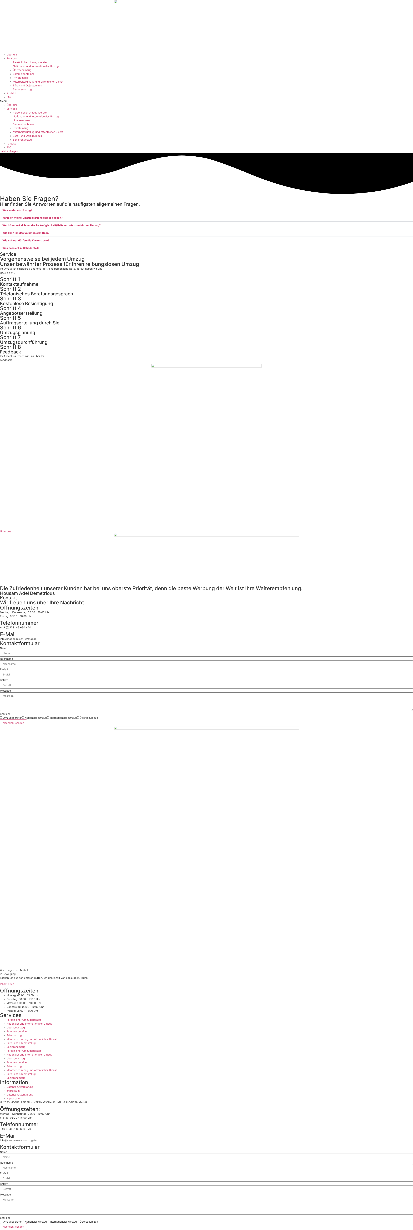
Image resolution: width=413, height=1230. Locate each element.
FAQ (8, 97)
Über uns (11, 54)
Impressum (13, 1090)
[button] (206, 101)
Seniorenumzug (22, 89)
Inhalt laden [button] (7, 984)
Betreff (4, 680)
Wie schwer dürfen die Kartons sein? (25, 240)
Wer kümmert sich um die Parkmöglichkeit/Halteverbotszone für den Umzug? (51, 225)
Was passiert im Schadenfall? (20, 248)
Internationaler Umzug (63, 717)
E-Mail (4, 669)
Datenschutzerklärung (19, 1086)
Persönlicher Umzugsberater (30, 62)
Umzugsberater (12, 717)
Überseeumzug (22, 70)
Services (11, 58)
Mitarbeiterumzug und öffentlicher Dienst (38, 81)
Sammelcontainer (23, 73)
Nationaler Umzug (36, 717)
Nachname (6, 658)
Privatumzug (20, 77)
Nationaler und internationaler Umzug (36, 66)
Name (3, 648)
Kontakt (11, 93)
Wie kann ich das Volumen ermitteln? (25, 232)
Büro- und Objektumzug (27, 85)
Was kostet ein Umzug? (17, 210)
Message (5, 690)
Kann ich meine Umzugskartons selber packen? (32, 217)
